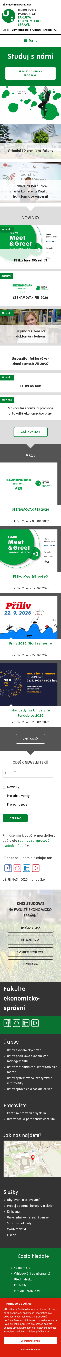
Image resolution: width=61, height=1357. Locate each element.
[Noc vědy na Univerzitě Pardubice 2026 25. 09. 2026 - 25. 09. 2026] (30, 684)
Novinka (7, 229)
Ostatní (6, 276)
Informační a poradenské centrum (31, 1119)
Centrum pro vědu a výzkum (26, 1113)
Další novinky (30, 431)
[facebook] (8, 868)
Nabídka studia (30, 927)
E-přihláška (30, 964)
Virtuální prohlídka (27, 1291)
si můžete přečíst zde (36, 1331)
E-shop (11, 1235)
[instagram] (17, 868)
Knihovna (13, 1211)
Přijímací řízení (30, 940)
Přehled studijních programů (30, 73)
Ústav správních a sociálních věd (30, 1089)
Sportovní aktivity (19, 1223)
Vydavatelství (16, 1229)
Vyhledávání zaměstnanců (32, 1273)
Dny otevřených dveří (30, 952)
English (47, 29)
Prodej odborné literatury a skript (30, 1206)
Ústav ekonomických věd (24, 1050)
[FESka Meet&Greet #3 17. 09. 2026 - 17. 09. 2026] (30, 550)
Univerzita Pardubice (19, 4)
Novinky (13, 787)
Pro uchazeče (17, 804)
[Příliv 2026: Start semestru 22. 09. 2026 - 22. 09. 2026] (30, 617)
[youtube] (35, 868)
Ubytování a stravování (23, 1200)
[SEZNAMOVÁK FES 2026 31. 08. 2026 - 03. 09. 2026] (30, 483)
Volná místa (22, 1268)
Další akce (29, 738)
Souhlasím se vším (30, 1340)
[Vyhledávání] (56, 30)
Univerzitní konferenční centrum (29, 1217)
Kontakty (20, 1285)
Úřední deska (23, 1279)
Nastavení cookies (30, 1349)
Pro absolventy (18, 796)
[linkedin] (26, 868)
